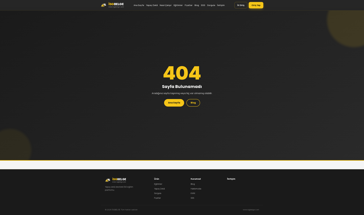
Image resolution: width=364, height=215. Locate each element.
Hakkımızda (196, 188)
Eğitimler (178, 5)
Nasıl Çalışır (166, 5)
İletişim (221, 5)
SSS (203, 5)
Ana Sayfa (139, 5)
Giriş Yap (256, 5)
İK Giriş (240, 5)
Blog (197, 5)
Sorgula (211, 5)
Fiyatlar (189, 5)
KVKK (193, 193)
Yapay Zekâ (152, 5)
